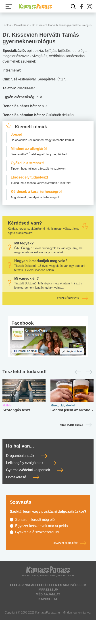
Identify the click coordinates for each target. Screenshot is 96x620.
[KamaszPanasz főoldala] (35, 6)
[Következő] (88, 372)
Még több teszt (71, 424)
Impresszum (48, 589)
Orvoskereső (21, 25)
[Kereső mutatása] (73, 6)
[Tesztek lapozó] (48, 371)
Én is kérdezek (68, 298)
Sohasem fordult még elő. (35, 519)
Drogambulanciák (20, 456)
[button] (81, 6)
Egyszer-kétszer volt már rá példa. (42, 526)
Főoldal (7, 25)
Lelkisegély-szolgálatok (25, 463)
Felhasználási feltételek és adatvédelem (48, 585)
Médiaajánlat (48, 594)
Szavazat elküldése (66, 543)
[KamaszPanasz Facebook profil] (48, 341)
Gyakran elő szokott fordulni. (37, 532)
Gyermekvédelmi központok (28, 470)
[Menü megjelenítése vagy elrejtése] (8, 6)
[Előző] (76, 372)
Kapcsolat (48, 599)
